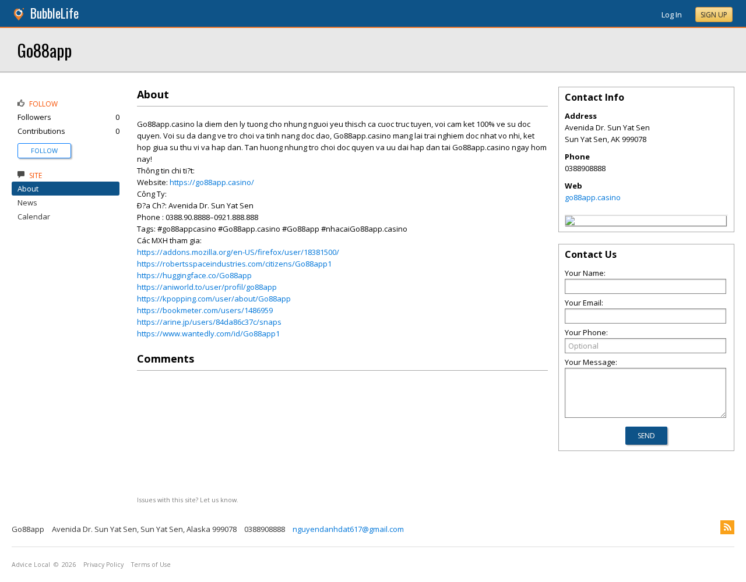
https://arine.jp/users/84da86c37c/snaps (209, 322)
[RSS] (727, 527)
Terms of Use (151, 564)
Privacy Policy (103, 564)
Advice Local (31, 564)
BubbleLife (54, 13)
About (27, 188)
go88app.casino (593, 197)
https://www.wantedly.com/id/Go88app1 (208, 333)
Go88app (44, 49)
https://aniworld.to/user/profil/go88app (207, 287)
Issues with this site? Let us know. (187, 499)
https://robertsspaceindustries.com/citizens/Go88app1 (234, 263)
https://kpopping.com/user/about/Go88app (214, 298)
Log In (671, 14)
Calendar (33, 216)
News (27, 202)
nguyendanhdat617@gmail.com (348, 529)
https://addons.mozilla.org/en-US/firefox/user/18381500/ (238, 252)
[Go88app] (570, 222)
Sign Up (714, 15)
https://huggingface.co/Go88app (194, 275)
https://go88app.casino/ (212, 182)
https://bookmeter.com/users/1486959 (205, 310)
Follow (44, 150)
